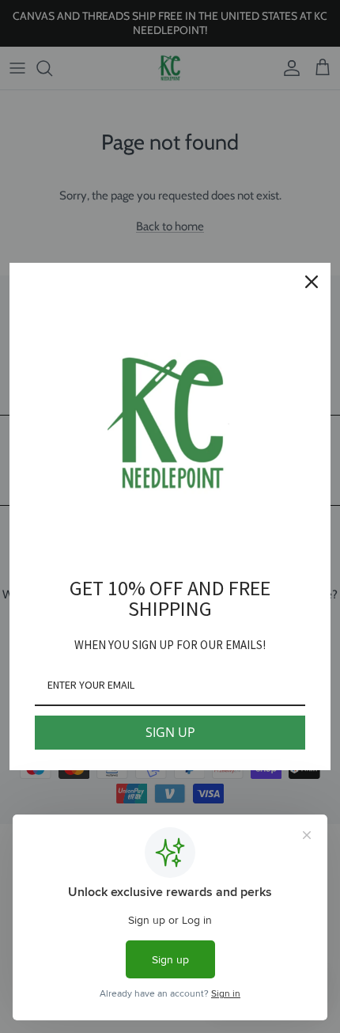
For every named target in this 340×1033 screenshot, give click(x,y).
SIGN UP (170, 732)
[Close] (312, 282)
